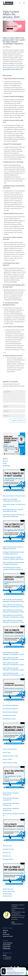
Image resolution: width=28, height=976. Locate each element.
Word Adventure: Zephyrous (10, 708)
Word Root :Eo (6, 852)
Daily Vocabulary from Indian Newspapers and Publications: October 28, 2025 (13, 664)
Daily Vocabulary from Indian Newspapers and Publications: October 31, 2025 (13, 653)
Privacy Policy (7, 945)
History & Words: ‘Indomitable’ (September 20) (11, 804)
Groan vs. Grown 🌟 (8, 759)
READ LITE (5, 461)
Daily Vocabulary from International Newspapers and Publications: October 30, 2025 (13, 606)
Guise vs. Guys (7, 752)
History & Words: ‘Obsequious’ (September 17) (11, 793)
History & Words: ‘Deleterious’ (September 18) (11, 799)
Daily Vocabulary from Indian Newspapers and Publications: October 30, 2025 (13, 658)
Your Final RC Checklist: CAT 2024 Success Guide (14, 505)
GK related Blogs (7, 893)
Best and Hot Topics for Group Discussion (14, 496)
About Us (5, 930)
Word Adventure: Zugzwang (10, 705)
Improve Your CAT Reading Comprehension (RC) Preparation (11, 500)
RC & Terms (6, 934)
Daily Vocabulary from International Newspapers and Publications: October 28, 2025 (13, 611)
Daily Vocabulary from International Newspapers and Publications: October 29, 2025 (13, 621)
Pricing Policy (6, 948)
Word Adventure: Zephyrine (10, 712)
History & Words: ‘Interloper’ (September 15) (14, 814)
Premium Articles (7, 896)
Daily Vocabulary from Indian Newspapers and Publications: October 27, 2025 (13, 669)
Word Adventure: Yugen (9, 719)
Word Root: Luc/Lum (8, 849)
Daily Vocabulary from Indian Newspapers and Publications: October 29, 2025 (13, 674)
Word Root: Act (7, 856)
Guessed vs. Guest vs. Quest (10, 756)
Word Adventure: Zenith (9, 715)
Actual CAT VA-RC (8, 936)
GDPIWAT (5, 459)
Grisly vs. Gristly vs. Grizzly (10, 762)
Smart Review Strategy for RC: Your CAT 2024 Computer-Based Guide (13, 515)
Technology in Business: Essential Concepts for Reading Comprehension (13, 558)
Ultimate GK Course (8, 889)
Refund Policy (6, 946)
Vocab (4, 932)
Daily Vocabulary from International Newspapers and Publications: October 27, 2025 (13, 616)
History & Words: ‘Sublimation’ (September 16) (11, 809)
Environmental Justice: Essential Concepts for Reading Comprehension (13, 568)
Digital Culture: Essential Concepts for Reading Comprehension (13, 547)
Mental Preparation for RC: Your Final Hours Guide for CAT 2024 (13, 510)
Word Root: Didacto (8, 859)
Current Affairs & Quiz (9, 891)
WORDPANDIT (6, 465)
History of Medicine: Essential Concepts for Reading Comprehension (13, 563)
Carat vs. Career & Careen (10, 749)
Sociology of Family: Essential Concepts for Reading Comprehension (13, 553)
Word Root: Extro (7, 845)
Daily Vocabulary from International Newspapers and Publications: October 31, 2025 (13, 600)
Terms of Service (7, 943)
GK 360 (4, 463)
